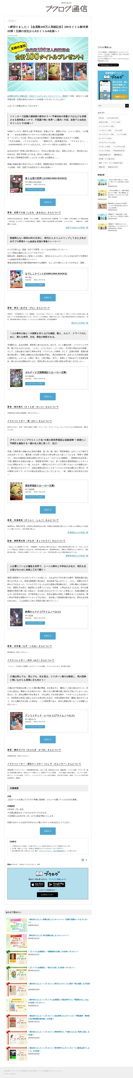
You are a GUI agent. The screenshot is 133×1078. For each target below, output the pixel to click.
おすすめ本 (110, 118)
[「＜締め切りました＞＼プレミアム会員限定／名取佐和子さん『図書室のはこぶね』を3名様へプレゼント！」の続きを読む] (16, 1006)
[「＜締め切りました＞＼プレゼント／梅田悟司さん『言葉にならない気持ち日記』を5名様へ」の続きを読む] (16, 1038)
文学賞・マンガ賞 (104, 159)
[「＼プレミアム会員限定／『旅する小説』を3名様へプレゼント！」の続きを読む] (16, 974)
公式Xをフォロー (47, 895)
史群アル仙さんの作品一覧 (77, 228)
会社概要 (45, 1071)
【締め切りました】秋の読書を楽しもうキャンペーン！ (49, 935)
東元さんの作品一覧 (79, 323)
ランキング (102, 150)
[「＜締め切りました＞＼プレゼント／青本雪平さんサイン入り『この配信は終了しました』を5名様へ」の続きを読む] (16, 1054)
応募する (48, 202)
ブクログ (107, 54)
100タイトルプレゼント (28, 864)
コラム (117, 130)
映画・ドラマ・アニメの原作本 (109, 163)
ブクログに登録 (54, 879)
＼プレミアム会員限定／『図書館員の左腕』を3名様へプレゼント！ (53, 951)
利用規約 (24, 1071)
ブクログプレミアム (105, 142)
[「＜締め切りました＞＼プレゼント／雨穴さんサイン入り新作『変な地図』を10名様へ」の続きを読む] (16, 990)
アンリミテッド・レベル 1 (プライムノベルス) (49, 715)
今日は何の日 (117, 150)
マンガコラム (117, 146)
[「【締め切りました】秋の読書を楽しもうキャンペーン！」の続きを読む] (16, 942)
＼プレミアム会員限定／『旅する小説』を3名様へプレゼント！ (52, 967)
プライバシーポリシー (56, 1071)
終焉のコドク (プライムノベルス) (42, 611)
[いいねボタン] (82, 860)
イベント (114, 122)
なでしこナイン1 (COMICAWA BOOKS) (46, 273)
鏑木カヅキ (32, 719)
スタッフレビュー (104, 134)
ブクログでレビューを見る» (35, 189)
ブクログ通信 (66, 8)
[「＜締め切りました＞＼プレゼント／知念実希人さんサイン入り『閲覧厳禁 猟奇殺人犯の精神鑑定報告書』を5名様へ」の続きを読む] (16, 1022)
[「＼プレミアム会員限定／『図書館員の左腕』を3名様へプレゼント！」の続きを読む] (16, 958)
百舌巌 (31, 615)
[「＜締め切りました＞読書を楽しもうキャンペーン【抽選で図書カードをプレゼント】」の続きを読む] (16, 926)
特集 (100, 167)
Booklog (14, 1073)
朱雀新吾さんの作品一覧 (78, 532)
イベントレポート (104, 126)
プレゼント (12, 21)
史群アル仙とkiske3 (35, 182)
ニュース (120, 134)
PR (39, 864)
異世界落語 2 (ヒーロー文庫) (39, 485)
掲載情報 (117, 155)
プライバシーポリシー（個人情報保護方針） (52, 851)
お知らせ (102, 122)
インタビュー (103, 130)
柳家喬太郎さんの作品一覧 (77, 556)
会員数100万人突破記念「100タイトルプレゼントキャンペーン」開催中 (37, 96)
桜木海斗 (31, 376)
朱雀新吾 (31, 489)
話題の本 (111, 167)
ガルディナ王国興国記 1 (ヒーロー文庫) (45, 372)
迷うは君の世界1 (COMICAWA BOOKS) (46, 178)
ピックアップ (103, 138)
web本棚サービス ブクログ (12, 1071)
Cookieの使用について (35, 1071)
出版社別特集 (103, 155)
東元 (30, 277)
